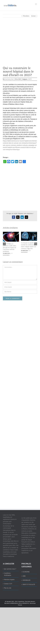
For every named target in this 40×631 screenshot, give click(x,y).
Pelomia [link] (20, 605)
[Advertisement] (20, 46)
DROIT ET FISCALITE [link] (29, 584)
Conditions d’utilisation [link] (7, 574)
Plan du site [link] (7, 588)
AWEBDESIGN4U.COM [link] (15, 603)
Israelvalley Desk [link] (9, 79)
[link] (10, 5)
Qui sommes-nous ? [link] (10, 569)
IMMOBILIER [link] (26, 580)
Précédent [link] (26, 16)
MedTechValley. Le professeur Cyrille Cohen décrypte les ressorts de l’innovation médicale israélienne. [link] (9, 247)
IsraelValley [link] (21, 601)
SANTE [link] (30, 79)
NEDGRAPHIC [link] (25, 603)
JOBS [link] (24, 576)
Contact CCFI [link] (8, 584)
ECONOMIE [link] (26, 572)
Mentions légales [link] (9, 579)
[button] (4, 243)
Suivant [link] (33, 16)
